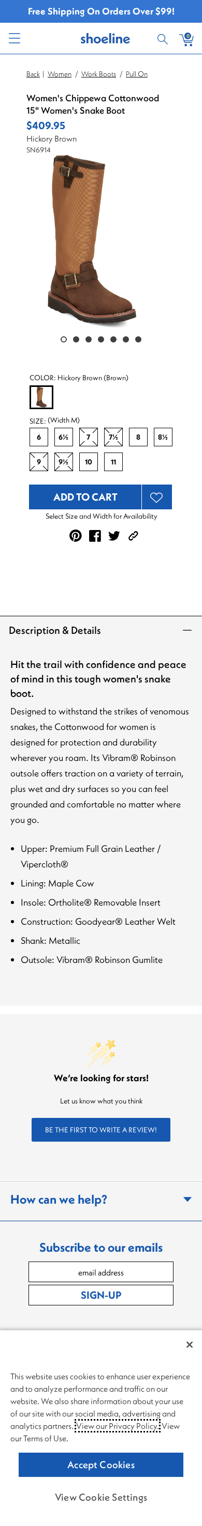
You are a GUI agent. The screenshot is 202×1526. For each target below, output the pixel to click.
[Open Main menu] (14, 38)
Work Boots (98, 74)
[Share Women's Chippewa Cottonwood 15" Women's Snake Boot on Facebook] (95, 536)
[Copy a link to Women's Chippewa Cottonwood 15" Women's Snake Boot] (133, 536)
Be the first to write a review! (101, 1129)
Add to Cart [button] (85, 496)
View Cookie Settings (101, 1497)
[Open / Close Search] (164, 38)
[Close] (189, 1344)
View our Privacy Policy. (117, 1426)
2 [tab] (76, 339)
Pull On (137, 74)
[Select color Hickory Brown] (41, 397)
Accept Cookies (101, 1464)
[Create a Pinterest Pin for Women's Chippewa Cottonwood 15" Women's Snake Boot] (75, 535)
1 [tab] (63, 339)
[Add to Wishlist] (157, 497)
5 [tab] (113, 339)
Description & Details (55, 630)
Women (59, 74)
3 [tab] (88, 339)
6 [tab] (126, 339)
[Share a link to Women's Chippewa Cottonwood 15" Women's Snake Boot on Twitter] (114, 536)
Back (33, 74)
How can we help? (58, 1199)
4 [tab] (101, 339)
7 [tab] (138, 339)
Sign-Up (101, 1294)
